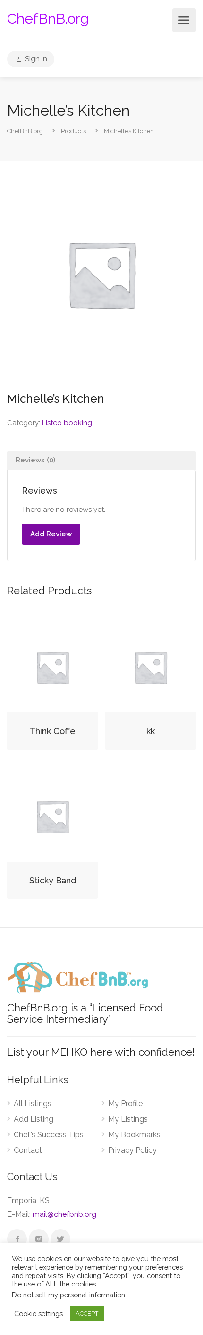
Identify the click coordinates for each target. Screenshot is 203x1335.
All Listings (32, 1103)
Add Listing (33, 1119)
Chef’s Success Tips (49, 1134)
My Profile (125, 1103)
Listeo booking (67, 423)
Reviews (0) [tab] (35, 460)
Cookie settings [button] (38, 1314)
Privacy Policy (132, 1150)
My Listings (128, 1119)
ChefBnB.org (48, 18)
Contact (28, 1150)
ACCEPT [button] (87, 1313)
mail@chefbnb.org (64, 1214)
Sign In (35, 59)
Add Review (51, 534)
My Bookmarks (134, 1134)
